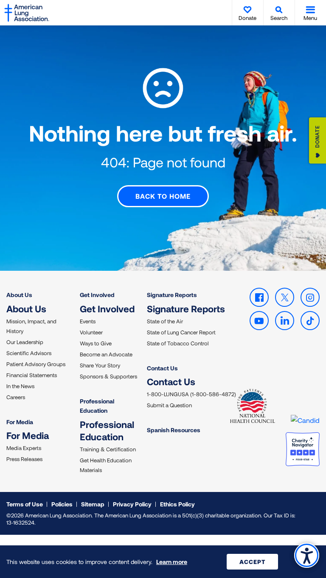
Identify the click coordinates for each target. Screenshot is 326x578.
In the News (20, 386)
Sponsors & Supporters (108, 376)
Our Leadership (24, 342)
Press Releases (24, 459)
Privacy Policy (132, 504)
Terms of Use (24, 504)
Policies (62, 504)
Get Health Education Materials (106, 465)
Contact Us (162, 368)
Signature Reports (172, 294)
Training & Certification (108, 449)
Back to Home (163, 196)
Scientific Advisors (28, 353)
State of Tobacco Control (178, 343)
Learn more (171, 561)
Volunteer (91, 332)
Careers (15, 397)
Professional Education (97, 405)
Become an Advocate (106, 354)
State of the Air (165, 321)
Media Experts (23, 448)
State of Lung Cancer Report (181, 332)
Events (88, 321)
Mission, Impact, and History (31, 326)
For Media (19, 421)
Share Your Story (100, 365)
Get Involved (97, 294)
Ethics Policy (177, 504)
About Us (19, 294)
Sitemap (92, 504)
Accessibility (306, 555)
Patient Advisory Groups (35, 364)
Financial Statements (31, 375)
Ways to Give (96, 343)
